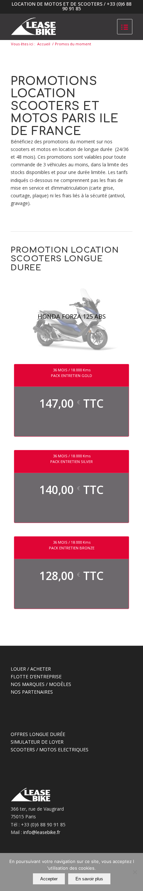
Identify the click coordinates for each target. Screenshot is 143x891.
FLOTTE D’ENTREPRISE (36, 676)
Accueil (43, 43)
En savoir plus (89, 878)
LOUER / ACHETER (31, 669)
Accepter (49, 878)
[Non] (134, 872)
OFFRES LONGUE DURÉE (38, 734)
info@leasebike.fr (41, 832)
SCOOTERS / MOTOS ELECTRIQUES (49, 749)
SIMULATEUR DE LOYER (37, 742)
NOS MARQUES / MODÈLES (41, 684)
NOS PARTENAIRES (32, 692)
